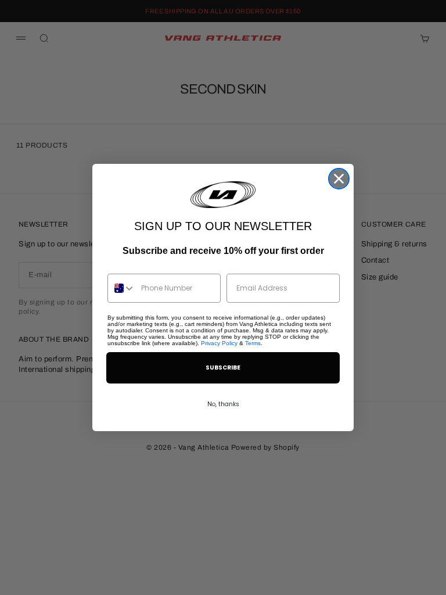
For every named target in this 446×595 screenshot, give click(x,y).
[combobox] (121, 288)
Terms (253, 343)
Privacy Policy (219, 343)
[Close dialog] (339, 179)
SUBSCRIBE (223, 367)
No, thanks (223, 404)
